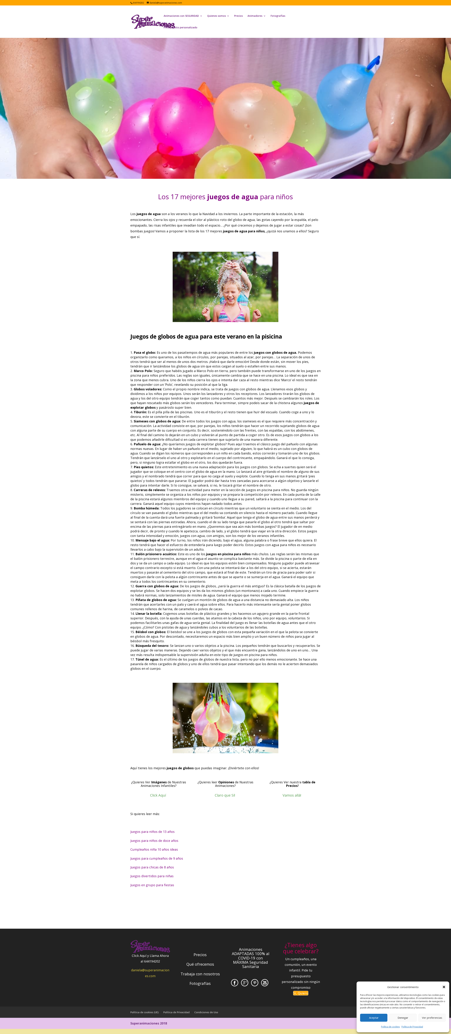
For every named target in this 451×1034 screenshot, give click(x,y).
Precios (238, 16)
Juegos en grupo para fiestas (152, 885)
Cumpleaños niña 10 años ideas (154, 849)
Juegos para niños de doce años (154, 840)
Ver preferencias (432, 1017)
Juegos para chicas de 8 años (152, 867)
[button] (444, 987)
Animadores (255, 16)
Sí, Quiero (300, 993)
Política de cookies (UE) (144, 1012)
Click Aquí (158, 795)
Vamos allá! (292, 795)
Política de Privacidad (412, 1026)
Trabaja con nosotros (200, 973)
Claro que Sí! (225, 795)
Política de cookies (390, 1026)
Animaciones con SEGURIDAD (181, 16)
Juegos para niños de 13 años (152, 831)
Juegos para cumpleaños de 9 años (156, 858)
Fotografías (278, 16)
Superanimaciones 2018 (148, 1023)
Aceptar (374, 1017)
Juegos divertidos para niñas (152, 876)
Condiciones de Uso (206, 1012)
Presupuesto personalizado (180, 27)
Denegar (403, 1017)
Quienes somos (216, 16)
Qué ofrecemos (200, 964)
